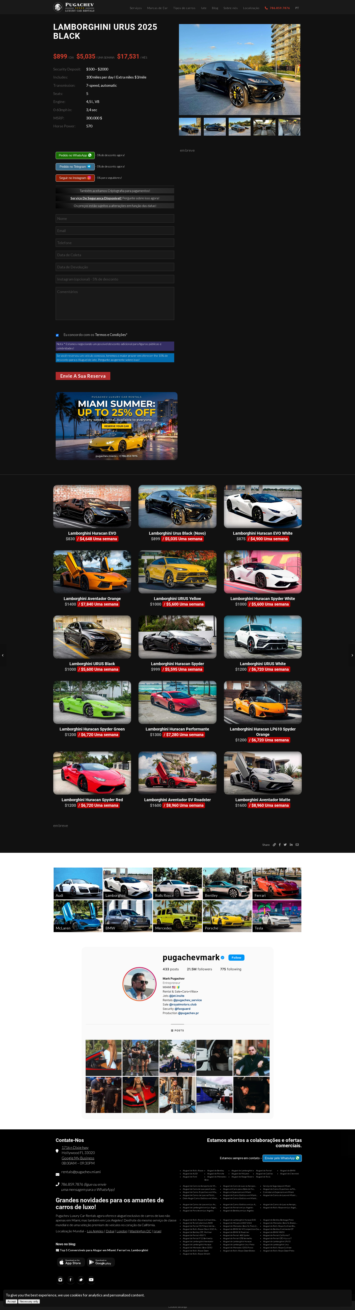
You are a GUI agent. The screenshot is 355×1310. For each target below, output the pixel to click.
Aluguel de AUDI (190, 1173)
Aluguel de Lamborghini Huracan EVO (239, 1220)
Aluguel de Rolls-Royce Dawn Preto (278, 1250)
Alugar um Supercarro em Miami (237, 1192)
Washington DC (140, 1231)
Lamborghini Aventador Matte (262, 799)
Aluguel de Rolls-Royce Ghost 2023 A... (200, 1229)
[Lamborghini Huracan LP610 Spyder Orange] (263, 702)
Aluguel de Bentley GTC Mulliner (197, 1232)
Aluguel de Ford (190, 1176)
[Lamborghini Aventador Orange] (92, 571)
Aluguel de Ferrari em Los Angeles (238, 1207)
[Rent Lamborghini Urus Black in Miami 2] (214, 126)
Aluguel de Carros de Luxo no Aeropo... (280, 1204)
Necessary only (29, 1301)
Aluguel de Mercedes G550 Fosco (238, 1247)
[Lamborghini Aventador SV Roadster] (177, 773)
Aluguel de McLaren (240, 1173)
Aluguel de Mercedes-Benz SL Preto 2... (240, 1226)
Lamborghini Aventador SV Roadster (177, 799)
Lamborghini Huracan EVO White (263, 533)
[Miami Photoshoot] (3, 655)
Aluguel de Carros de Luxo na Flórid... (199, 1195)
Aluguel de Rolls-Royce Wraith (196, 1253)
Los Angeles (95, 1231)
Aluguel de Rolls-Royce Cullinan (277, 1247)
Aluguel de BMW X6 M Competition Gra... (241, 1229)
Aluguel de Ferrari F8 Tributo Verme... (199, 1226)
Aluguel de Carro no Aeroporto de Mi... (200, 1186)
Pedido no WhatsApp (73, 155)
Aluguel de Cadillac (264, 1173)
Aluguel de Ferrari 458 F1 (194, 1235)
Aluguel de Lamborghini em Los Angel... (200, 1207)
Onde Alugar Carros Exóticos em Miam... (200, 1198)
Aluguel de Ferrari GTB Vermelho (237, 1238)
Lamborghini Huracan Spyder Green (92, 729)
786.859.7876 (72, 1184)
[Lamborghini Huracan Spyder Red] (92, 773)
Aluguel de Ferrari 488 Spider (236, 1235)
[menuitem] (136, 7)
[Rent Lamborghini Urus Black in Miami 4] (264, 126)
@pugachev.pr (188, 1013)
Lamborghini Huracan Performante (177, 729)
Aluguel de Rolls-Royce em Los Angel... (280, 1207)
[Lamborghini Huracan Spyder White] (263, 571)
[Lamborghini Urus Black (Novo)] (177, 506)
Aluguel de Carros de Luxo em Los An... (199, 1204)
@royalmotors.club (183, 1004)
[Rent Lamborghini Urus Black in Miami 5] (289, 126)
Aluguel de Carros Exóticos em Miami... (240, 1195)
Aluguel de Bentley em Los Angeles (238, 1210)
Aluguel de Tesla (263, 1176)
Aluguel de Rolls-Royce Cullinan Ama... (199, 1220)
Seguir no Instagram (73, 178)
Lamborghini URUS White (263, 663)
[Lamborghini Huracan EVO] (92, 506)
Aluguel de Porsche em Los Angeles (198, 1210)
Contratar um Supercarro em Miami (278, 1192)
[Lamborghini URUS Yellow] (177, 571)
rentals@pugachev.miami (81, 1171)
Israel (157, 1231)
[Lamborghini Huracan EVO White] (263, 506)
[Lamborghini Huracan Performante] (177, 702)
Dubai (110, 1231)
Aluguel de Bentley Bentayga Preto (278, 1220)
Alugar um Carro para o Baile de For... (239, 1189)
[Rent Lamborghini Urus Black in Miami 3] (239, 126)
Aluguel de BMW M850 (274, 1232)
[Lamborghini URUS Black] (92, 637)
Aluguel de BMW (287, 1170)
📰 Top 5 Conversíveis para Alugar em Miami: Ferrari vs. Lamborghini (102, 1250)
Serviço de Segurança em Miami (276, 1186)
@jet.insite (176, 995)
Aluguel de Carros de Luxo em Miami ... (280, 1195)
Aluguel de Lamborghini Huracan (237, 1241)
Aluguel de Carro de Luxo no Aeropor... (239, 1186)
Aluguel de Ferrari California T (276, 1235)
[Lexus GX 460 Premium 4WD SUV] (352, 655)
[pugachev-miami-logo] (73, 7)
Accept (11, 1301)
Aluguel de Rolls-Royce (193, 1170)
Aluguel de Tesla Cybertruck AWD (198, 1223)
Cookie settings (177, 1306)
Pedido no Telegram (73, 166)
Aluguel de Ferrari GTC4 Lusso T (277, 1238)
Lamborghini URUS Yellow (177, 598)
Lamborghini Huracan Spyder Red (92, 799)
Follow (236, 957)
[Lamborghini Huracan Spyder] (177, 637)
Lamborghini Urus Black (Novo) (177, 533)
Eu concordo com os (95, 335)
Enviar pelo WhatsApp (280, 1158)
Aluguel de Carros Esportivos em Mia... (200, 1192)
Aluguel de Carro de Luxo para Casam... (199, 1189)
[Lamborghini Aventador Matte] (263, 773)
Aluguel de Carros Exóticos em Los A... (239, 1204)
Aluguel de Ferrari (264, 1170)
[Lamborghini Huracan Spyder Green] (92, 702)
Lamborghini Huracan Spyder (177, 663)
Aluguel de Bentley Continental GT (278, 1229)
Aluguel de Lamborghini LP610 (276, 1241)
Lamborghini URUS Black (92, 663)
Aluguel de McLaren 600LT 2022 (237, 1223)
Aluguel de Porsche (215, 1173)
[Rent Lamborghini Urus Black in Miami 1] (240, 70)
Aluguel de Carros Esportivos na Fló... (279, 1189)
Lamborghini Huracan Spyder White (263, 598)
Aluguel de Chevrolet (289, 1173)
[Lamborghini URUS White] (263, 637)
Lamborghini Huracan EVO (92, 533)
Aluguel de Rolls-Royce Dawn (196, 1250)
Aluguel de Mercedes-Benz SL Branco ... (280, 1223)
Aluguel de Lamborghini (242, 1170)
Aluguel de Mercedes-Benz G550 (197, 1247)
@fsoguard (182, 1008)
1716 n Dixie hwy (75, 1147)
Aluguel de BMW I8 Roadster (236, 1232)
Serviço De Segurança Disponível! (96, 198)
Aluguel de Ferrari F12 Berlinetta (197, 1238)
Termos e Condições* (111, 335)
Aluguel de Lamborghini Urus (276, 1244)
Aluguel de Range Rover (242, 1176)
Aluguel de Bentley (215, 1170)
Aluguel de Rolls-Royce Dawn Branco (239, 1250)
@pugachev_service (187, 1000)
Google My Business (78, 1158)
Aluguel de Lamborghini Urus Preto (238, 1244)
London (121, 1231)
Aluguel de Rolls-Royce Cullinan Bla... (279, 1226)
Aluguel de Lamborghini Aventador (198, 1241)
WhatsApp (104, 1189)
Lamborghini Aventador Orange (92, 598)
